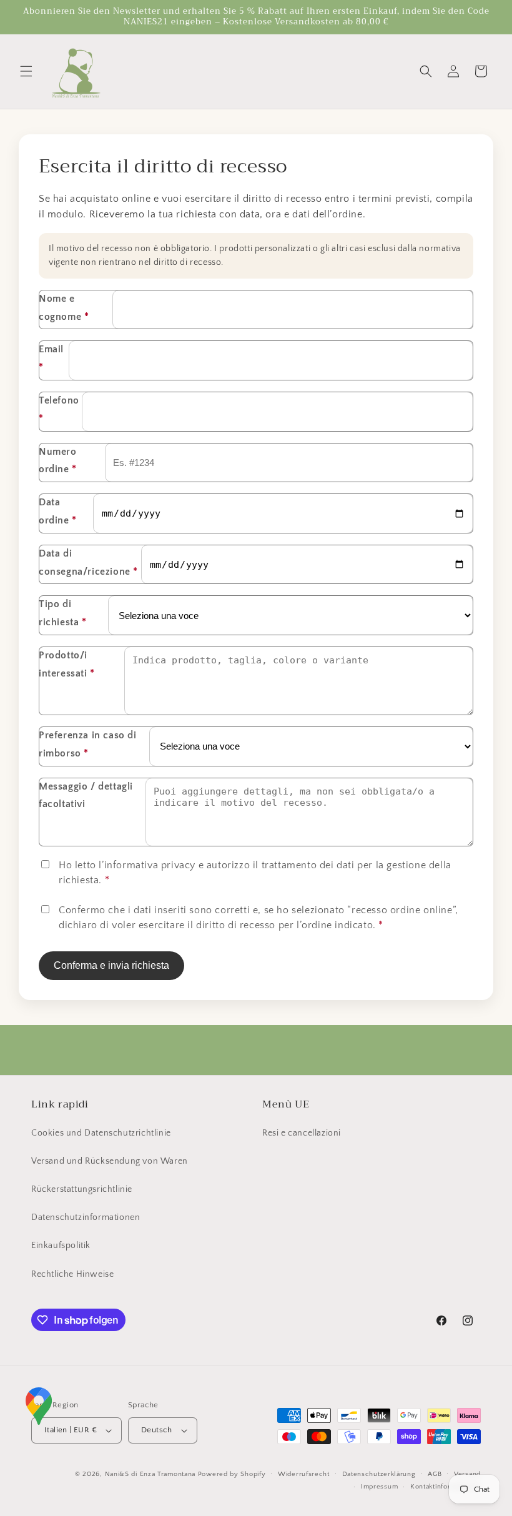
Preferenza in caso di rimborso (88, 744)
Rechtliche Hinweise (72, 1274)
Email (51, 358)
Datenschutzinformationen (85, 1217)
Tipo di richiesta (63, 613)
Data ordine (58, 511)
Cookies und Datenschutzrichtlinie (101, 1133)
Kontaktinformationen (445, 1486)
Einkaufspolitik (61, 1246)
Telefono (59, 409)
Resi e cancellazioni (301, 1133)
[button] (26, 71)
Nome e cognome (64, 307)
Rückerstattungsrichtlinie (81, 1189)
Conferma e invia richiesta (111, 965)
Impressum (379, 1486)
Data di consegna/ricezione (88, 562)
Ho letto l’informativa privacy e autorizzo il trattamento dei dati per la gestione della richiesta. (255, 873)
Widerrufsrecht (304, 1474)
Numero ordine (58, 460)
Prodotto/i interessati (67, 664)
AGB (434, 1474)
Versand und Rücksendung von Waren (109, 1161)
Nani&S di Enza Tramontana (150, 1474)
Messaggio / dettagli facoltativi (86, 795)
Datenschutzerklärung (379, 1474)
